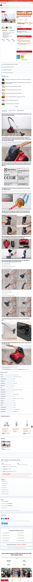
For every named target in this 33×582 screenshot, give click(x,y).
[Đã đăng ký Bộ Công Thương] (4, 523)
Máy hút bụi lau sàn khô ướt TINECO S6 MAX (27, 429)
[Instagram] (8, 518)
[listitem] (6, 572)
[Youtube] (6, 518)
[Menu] (1, 5)
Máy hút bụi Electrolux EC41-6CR (6, 448)
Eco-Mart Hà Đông (21, 535)
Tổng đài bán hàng (4, 507)
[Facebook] (1, 518)
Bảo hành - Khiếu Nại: (7, 503)
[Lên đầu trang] (31, 574)
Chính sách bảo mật (4, 481)
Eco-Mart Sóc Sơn (21, 532)
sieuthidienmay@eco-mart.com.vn (10, 471)
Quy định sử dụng (4, 487)
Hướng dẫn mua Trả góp (5, 491)
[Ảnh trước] (2, 573)
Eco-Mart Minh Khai (21, 540)
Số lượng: (18, 48)
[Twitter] (4, 518)
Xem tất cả (16, 106)
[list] (16, 572)
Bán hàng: (5, 501)
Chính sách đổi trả (4, 485)
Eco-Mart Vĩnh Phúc (6, 535)
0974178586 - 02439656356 (21, 544)
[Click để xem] (9, 18)
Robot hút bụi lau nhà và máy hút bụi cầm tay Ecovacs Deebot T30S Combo (5, 429)
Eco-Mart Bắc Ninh (6, 540)
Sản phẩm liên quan (5, 416)
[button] (12, 30)
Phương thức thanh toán (5, 489)
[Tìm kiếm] (3, 5)
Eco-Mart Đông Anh (6, 532)
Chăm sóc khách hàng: (7, 505)
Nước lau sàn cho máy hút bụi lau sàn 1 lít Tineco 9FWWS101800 (16, 429)
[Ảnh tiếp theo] (31, 573)
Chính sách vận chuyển (5, 483)
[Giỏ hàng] (32, 3)
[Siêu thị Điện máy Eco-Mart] (3, 3)
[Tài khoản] (30, 3)
